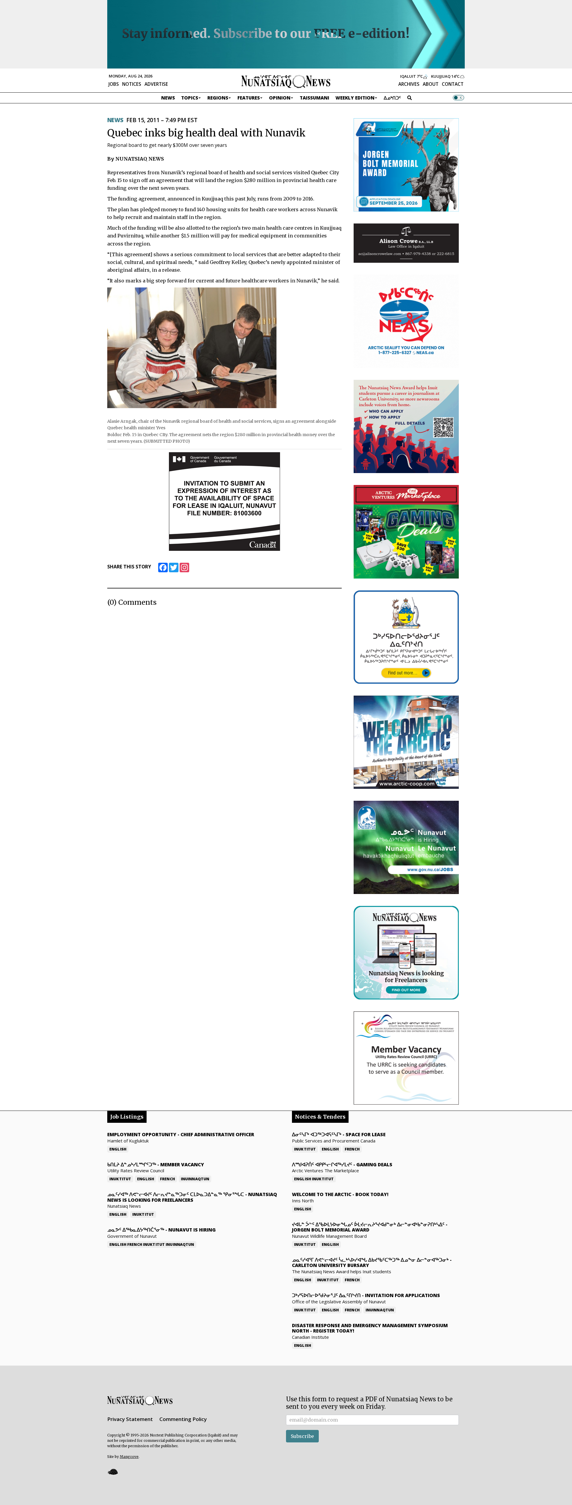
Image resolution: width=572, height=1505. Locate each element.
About (431, 84)
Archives (408, 84)
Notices (131, 84)
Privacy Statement (130, 1419)
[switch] (458, 97)
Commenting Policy (183, 1419)
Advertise (156, 84)
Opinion (279, 98)
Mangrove (129, 1456)
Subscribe (302, 1436)
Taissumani (314, 98)
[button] (112, 1472)
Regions (217, 98)
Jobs (113, 84)
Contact (453, 84)
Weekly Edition (354, 98)
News (168, 98)
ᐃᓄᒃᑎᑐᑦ (392, 98)
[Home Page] (286, 81)
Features (248, 98)
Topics (189, 98)
